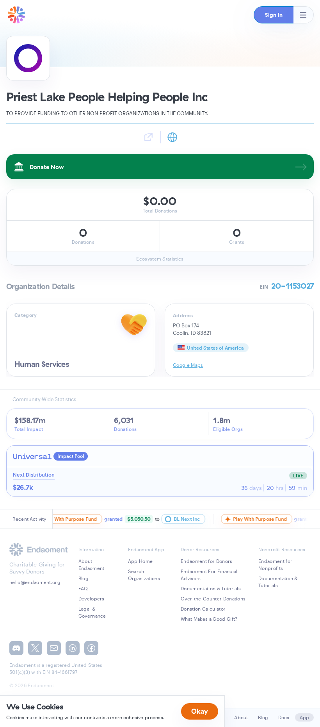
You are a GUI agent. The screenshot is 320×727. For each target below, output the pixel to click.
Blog (83, 578)
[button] (273, 14)
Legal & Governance (92, 612)
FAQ (83, 588)
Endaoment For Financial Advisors (209, 574)
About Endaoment (91, 564)
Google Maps (188, 365)
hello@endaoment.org (34, 582)
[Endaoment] (16, 14)
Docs (284, 717)
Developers (91, 598)
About (241, 717)
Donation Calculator (203, 608)
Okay (199, 711)
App (304, 717)
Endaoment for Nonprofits (275, 564)
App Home (140, 561)
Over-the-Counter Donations (213, 598)
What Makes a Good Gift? (209, 619)
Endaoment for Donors (206, 561)
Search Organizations (144, 574)
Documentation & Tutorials (211, 588)
